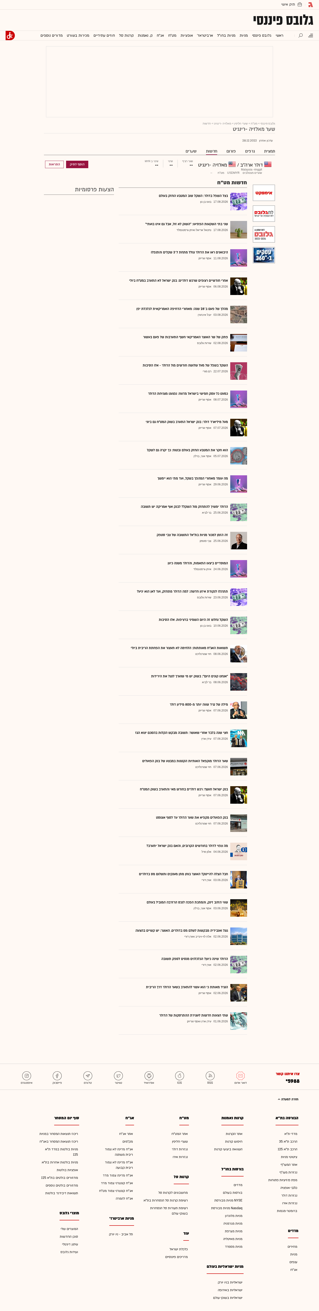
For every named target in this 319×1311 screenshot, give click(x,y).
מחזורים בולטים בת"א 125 (59, 1178)
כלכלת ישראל (179, 1249)
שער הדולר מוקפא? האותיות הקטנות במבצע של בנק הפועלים (185, 761)
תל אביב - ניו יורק (121, 1234)
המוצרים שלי (69, 1229)
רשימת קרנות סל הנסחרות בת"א (166, 1200)
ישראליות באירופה (230, 1290)
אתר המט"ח (179, 1134)
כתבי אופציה (288, 1188)
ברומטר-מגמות (287, 1211)
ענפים (293, 1262)
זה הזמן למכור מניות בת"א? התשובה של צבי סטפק (192, 535)
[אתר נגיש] (10, 35)
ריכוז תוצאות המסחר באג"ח (58, 1141)
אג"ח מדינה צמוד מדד (118, 1175)
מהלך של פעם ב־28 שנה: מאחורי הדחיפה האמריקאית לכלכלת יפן (182, 309)
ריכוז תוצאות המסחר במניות (58, 1134)
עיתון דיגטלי (70, 1244)
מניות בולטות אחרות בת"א (60, 1162)
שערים (191, 151)
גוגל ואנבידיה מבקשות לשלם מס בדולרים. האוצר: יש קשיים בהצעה (181, 930)
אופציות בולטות (67, 1170)
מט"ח (254, 123)
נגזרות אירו (289, 1203)
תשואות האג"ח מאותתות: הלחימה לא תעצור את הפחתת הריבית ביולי (179, 648)
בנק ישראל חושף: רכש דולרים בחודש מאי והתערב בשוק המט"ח (184, 789)
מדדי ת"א (290, 1134)
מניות (293, 1254)
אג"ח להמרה (124, 1198)
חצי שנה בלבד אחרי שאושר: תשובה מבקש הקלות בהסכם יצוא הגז (181, 733)
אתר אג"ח (126, 1134)
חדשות (211, 151)
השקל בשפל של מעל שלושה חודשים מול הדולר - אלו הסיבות (185, 365)
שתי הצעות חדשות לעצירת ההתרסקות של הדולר (193, 1015)
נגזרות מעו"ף (288, 1172)
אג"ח (293, 1270)
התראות (54, 164)
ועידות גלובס (69, 1252)
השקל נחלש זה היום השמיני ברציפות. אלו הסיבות (193, 620)
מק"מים (127, 1141)
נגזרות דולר (289, 1195)
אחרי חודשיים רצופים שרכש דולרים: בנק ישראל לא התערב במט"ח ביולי (178, 280)
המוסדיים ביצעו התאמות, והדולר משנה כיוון (198, 563)
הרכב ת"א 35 (288, 1141)
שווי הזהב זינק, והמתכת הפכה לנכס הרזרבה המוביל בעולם (187, 902)
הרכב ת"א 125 (287, 1149)
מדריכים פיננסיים (176, 1257)
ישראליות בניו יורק (230, 1282)
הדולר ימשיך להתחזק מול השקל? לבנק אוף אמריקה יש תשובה (184, 507)
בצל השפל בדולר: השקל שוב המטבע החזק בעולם (193, 196)
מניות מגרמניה (232, 1223)
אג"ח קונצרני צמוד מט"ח (116, 1191)
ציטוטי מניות (289, 1157)
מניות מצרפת (233, 1231)
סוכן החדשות (69, 1236)
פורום (231, 151)
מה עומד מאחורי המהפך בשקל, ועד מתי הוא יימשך (192, 478)
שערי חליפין (241, 123)
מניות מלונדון (233, 1216)
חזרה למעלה (289, 1099)
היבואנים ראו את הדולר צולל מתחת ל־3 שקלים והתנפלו (189, 252)
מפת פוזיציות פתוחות (282, 1180)
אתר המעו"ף (289, 1164)
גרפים (250, 151)
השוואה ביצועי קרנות (228, 1149)
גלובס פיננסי (283, 20)
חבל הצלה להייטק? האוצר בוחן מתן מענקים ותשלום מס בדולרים (183, 874)
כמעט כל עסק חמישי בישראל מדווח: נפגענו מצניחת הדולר (188, 393)
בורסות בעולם (232, 1192)
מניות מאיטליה (232, 1239)
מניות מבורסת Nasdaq (226, 1208)
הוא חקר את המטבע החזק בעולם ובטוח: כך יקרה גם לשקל (187, 450)
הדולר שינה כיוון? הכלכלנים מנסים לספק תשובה (194, 959)
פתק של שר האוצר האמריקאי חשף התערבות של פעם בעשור (185, 337)
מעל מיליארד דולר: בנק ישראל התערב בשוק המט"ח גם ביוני (187, 422)
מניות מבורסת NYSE (228, 1200)
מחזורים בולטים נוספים (62, 1185)
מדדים (238, 1185)
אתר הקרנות (234, 1134)
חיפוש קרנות (233, 1141)
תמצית (269, 151)
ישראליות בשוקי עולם (227, 1298)
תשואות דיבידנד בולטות (61, 1193)
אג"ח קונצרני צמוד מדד (117, 1183)
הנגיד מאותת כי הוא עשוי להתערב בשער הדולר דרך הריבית (187, 987)
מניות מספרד (233, 1246)
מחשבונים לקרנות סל (173, 1192)
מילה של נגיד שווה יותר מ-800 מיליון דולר (199, 704)
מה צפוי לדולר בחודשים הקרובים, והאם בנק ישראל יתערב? (187, 846)
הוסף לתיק (77, 164)
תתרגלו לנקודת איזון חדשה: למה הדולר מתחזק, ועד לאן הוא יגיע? (182, 591)
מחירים (292, 1246)
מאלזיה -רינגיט (222, 123)
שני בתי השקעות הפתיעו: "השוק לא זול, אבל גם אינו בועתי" (186, 224)
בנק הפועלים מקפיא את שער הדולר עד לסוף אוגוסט (192, 817)
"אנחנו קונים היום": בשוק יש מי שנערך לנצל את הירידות (189, 676)
